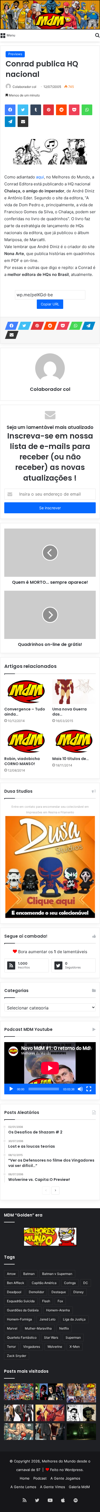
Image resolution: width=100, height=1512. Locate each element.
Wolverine (54, 1347)
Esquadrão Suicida (21, 1301)
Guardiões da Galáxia (23, 1310)
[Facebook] (10, 109)
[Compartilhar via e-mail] (23, 121)
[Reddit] (61, 109)
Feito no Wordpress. (67, 1470)
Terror (11, 1347)
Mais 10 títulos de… (70, 758)
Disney (78, 1292)
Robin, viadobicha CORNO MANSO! (22, 761)
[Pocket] (74, 109)
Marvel (12, 1328)
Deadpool (14, 1292)
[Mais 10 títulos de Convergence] (74, 741)
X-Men (75, 1347)
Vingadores (31, 1347)
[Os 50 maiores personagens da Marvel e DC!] (18, 1391)
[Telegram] (10, 121)
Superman (73, 1337)
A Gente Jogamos (65, 1478)
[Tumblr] (35, 109)
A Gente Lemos (23, 1487)
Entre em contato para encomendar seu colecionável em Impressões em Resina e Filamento (50, 809)
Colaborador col (24, 87)
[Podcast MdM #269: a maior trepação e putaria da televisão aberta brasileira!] (81, 1392)
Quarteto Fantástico (22, 1337)
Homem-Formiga (19, 1319)
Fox (60, 1301)
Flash (46, 1301)
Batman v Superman (57, 1274)
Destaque (58, 1292)
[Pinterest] (48, 109)
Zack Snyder (16, 1356)
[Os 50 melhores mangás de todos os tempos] (50, 1413)
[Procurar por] (97, 35)
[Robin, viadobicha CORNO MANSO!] (26, 741)
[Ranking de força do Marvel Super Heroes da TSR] (50, 1391)
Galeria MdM (79, 1487)
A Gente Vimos (52, 1487)
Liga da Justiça (74, 1319)
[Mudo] (80, 1089)
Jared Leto (47, 1319)
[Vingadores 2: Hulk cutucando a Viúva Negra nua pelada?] (18, 1413)
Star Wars (51, 1337)
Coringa (70, 1283)
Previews (15, 54)
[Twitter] (23, 109)
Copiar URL (50, 304)
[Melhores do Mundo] (50, 14)
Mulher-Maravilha (38, 1328)
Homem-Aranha (58, 1310)
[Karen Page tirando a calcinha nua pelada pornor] (50, 1431)
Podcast (40, 1478)
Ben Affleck (15, 1283)
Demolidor (36, 1292)
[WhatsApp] (87, 109)
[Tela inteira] (88, 1089)
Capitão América (44, 1283)
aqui (40, 176)
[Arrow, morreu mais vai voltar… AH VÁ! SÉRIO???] (81, 1431)
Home (25, 1478)
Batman (29, 1274)
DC (85, 1283)
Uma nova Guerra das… (69, 711)
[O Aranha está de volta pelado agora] (18, 1431)
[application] (50, 1068)
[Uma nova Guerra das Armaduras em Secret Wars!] (74, 691)
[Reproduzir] (11, 1089)
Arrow (11, 1274)
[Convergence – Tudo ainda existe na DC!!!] (26, 691)
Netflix (64, 1328)
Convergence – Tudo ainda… (24, 711)
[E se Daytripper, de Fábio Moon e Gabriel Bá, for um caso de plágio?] (81, 1413)
